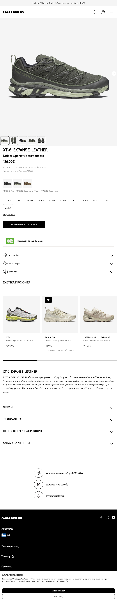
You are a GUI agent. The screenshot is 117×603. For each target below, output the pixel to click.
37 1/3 (8, 200)
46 (107, 200)
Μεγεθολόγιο (9, 214)
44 (74, 200)
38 (19, 200)
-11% (48, 299)
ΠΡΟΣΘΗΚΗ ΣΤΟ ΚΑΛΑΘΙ (24, 224)
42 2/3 (63, 200)
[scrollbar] (60, 360)
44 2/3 (85, 200)
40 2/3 (52, 200)
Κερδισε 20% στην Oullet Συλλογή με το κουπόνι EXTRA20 (58, 3)
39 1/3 (41, 200)
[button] (112, 326)
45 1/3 (96, 200)
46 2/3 (8, 208)
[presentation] (114, 73)
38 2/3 (30, 200)
